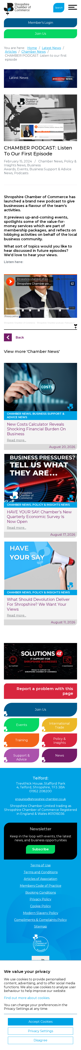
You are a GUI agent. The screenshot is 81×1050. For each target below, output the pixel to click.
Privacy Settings (40, 1031)
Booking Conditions (40, 892)
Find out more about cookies (26, 998)
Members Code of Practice (40, 886)
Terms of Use (40, 865)
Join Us (40, 34)
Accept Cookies (40, 1022)
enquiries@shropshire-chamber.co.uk (40, 799)
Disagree (40, 1040)
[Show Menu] (72, 7)
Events (21, 725)
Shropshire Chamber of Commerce (19, 323)
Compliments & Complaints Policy (40, 920)
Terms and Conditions (41, 872)
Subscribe (40, 849)
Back (20, 337)
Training (21, 740)
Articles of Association (40, 879)
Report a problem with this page (45, 691)
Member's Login (40, 23)
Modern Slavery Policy (40, 913)
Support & (21, 757)
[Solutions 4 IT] (40, 661)
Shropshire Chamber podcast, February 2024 (57, 323)
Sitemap (40, 926)
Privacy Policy (40, 899)
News (59, 755)
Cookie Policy (40, 906)
